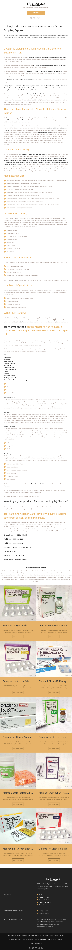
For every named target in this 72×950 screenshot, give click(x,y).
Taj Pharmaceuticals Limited (42, 939)
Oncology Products (44, 897)
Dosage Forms (43, 910)
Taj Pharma (23, 435)
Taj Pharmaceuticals (15, 326)
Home (18, 935)
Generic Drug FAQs (45, 902)
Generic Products (44, 900)
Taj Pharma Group (44, 921)
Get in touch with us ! (36, 943)
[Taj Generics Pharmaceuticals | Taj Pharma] (36, 5)
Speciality (42, 905)
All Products (42, 894)
